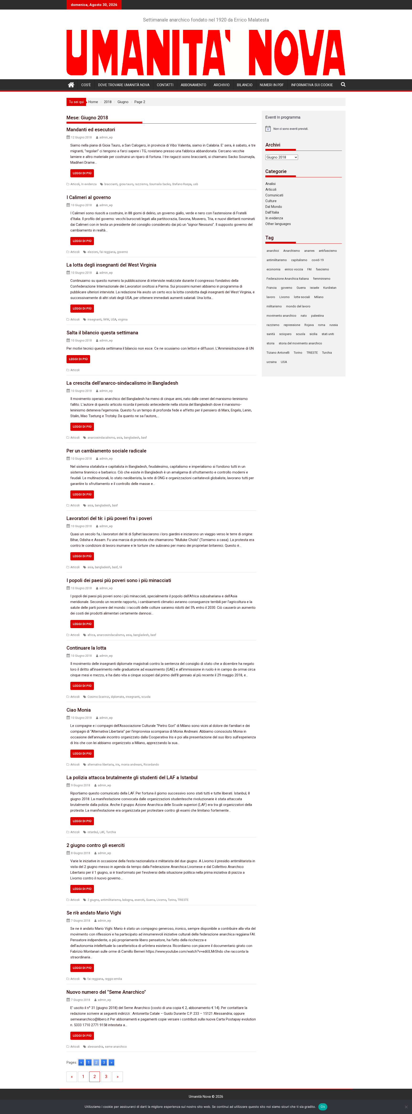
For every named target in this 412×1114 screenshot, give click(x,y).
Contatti (165, 85)
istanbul (93, 832)
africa (91, 635)
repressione (292, 325)
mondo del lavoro (298, 306)
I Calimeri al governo (89, 197)
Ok (323, 1107)
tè (120, 567)
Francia (272, 287)
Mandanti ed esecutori (91, 129)
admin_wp (106, 137)
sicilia (313, 334)
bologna (127, 900)
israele (314, 287)
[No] (406, 1106)
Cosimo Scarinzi (98, 697)
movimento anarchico (281, 315)
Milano (319, 297)
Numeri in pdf (272, 85)
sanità (271, 334)
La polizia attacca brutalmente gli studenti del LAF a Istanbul (132, 777)
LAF (102, 832)
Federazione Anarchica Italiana (288, 278)
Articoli (75, 184)
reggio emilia (113, 979)
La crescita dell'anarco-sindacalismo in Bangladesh (122, 383)
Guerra (150, 900)
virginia (123, 319)
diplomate (117, 697)
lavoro (271, 297)
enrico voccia (294, 269)
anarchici (273, 250)
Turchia (111, 832)
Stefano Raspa (181, 184)
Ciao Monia (79, 710)
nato (304, 315)
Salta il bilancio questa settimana (102, 333)
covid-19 (318, 260)
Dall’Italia (272, 212)
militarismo (274, 306)
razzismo (141, 184)
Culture (271, 201)
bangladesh (131, 437)
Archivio (222, 85)
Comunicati (274, 195)
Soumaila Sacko (159, 184)
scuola (145, 697)
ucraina (272, 362)
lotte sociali (302, 297)
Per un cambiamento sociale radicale (106, 451)
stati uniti (328, 334)
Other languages (278, 224)
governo (122, 252)
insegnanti (95, 319)
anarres (309, 250)
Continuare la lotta (86, 648)
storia (270, 343)
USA (113, 319)
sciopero (285, 334)
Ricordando (151, 764)
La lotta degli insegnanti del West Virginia (111, 265)
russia (334, 325)
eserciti (139, 900)
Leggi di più (82, 173)
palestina (317, 315)
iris (117, 764)
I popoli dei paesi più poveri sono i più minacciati (119, 580)
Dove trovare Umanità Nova (123, 85)
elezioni (93, 252)
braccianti (111, 184)
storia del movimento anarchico (300, 343)
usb (195, 184)
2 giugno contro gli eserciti (96, 845)
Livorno (161, 900)
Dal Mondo (273, 207)
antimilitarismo (111, 900)
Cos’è (86, 85)
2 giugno (93, 900)
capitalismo (299, 260)
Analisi (270, 184)
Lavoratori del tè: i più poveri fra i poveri (109, 518)
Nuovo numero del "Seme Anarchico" (106, 992)
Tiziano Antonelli (278, 352)
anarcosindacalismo (101, 437)
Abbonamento (193, 85)
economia (273, 269)
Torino (172, 900)
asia (119, 437)
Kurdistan (329, 287)
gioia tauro (126, 184)
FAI (309, 269)
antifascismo (328, 250)
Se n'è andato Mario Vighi (94, 913)
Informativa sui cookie (312, 85)
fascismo (322, 269)
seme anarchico (116, 1046)
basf (144, 437)
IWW (106, 319)
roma (321, 325)
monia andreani (131, 764)
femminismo (321, 278)
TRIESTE (183, 900)
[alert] (303, 128)
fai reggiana (107, 252)
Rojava (309, 325)
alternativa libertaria (101, 764)
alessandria (95, 1046)
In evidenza (89, 184)
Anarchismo (291, 250)
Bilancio (244, 85)
